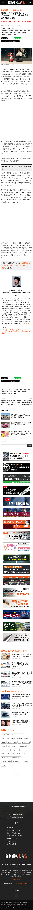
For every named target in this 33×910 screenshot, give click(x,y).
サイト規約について (13, 830)
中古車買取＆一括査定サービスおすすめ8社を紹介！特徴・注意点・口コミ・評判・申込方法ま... (21, 433)
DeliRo (3, 28)
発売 (19, 32)
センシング (4, 30)
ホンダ (13, 734)
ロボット (11, 30)
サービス (25, 28)
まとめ (3, 765)
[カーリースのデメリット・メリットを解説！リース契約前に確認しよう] (5, 656)
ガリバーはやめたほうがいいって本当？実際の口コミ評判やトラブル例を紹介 (22, 673)
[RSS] (16, 895)
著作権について (12, 838)
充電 (21, 30)
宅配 (29, 30)
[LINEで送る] (17, 38)
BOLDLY (13, 738)
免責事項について (13, 841)
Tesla (15, 742)
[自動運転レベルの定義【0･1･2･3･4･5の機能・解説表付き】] (5, 714)
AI (9, 750)
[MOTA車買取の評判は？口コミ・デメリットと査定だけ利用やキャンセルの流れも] (5, 665)
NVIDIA (3, 746)
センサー (13, 754)
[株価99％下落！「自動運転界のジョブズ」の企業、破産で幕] (5, 723)
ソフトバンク (20, 734)
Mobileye (4, 750)
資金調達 (25, 761)
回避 (25, 30)
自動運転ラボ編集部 (6, 25)
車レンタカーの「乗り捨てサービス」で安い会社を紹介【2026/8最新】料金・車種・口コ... (21, 416)
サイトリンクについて (14, 836)
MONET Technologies (23, 738)
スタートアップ (6, 757)
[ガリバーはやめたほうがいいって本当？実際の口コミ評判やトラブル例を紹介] (5, 674)
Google (4, 742)
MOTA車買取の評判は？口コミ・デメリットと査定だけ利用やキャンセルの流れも (22, 664)
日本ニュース (5, 32)
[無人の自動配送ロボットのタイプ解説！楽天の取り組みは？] (5, 425)
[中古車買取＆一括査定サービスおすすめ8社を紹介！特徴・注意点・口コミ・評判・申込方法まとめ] (5, 434)
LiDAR (19, 754)
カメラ (24, 754)
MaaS (22, 750)
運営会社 (10, 827)
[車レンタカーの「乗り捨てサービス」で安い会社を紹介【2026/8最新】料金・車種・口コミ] (5, 416)
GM (20, 742)
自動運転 (4, 34)
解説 (15, 34)
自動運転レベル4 (17, 761)
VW (29, 742)
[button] (30, 2)
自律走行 (10, 34)
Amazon (14, 746)
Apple (8, 746)
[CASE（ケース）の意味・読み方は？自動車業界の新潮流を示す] (5, 697)
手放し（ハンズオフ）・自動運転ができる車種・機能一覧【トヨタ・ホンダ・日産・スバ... (22, 705)
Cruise (24, 742)
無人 (15, 32)
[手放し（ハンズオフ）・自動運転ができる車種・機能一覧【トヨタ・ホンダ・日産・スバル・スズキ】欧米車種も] (5, 705)
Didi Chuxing (22, 746)
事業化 (16, 30)
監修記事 (24, 32)
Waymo (10, 742)
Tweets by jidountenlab (16, 817)
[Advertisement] (16, 121)
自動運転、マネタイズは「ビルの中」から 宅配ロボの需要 (16, 265)
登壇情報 (26, 323)
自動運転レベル (16, 757)
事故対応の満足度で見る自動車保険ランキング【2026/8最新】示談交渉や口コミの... (22, 683)
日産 (8, 734)
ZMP (13, 28)
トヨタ (3, 734)
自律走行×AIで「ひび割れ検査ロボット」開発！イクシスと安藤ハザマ (8, 402)
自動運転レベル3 (6, 761)
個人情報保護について (14, 833)
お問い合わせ (11, 844)
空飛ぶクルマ (5, 754)
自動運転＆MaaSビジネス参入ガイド (14, 329)
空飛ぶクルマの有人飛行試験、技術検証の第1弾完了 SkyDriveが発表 (24, 402)
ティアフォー (5, 738)
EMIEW (8, 28)
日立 (11, 32)
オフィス (18, 28)
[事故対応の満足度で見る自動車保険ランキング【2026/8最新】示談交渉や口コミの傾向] (5, 683)
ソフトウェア (15, 750)
